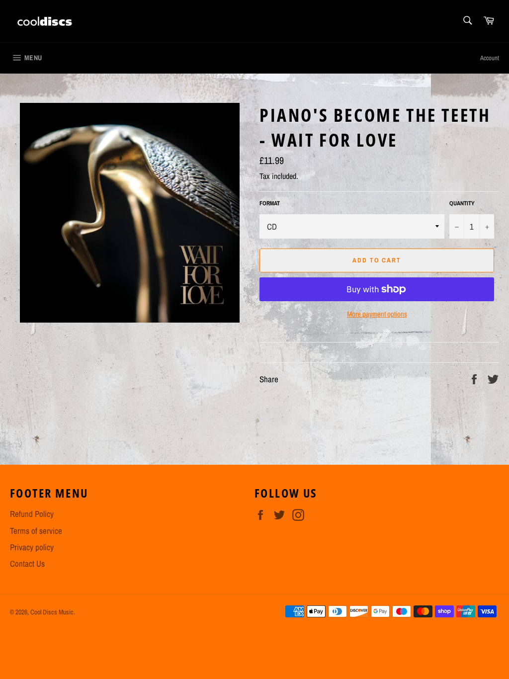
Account (489, 58)
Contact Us (27, 563)
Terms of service (36, 530)
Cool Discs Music (52, 611)
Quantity (462, 203)
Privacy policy (32, 547)
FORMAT (269, 203)
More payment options (377, 314)
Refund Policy (32, 513)
